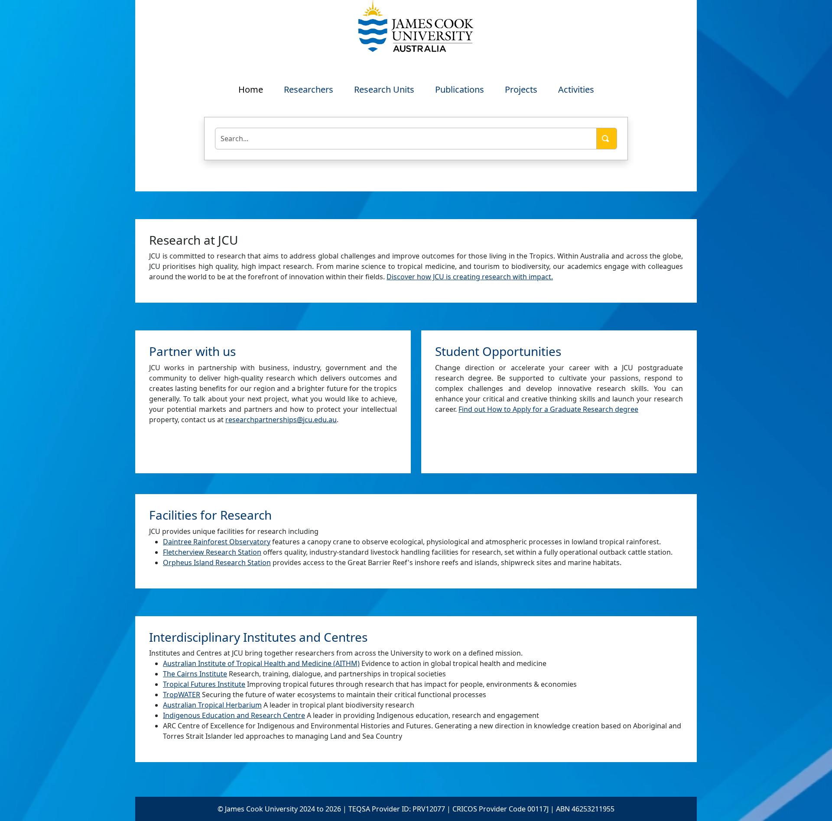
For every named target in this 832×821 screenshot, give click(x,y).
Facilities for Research (210, 515)
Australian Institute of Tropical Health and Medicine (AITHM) (261, 663)
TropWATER (181, 694)
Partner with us (192, 351)
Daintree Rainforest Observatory (216, 541)
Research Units (384, 89)
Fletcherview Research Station (212, 552)
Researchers (308, 89)
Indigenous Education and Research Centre (234, 715)
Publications (459, 89)
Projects (521, 89)
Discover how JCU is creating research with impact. (470, 276)
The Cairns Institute (195, 674)
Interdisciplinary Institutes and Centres (258, 637)
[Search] (606, 138)
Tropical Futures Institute (204, 684)
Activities (576, 89)
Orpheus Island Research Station (217, 562)
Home (250, 89)
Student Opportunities (498, 351)
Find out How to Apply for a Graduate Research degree (548, 409)
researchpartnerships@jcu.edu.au (281, 419)
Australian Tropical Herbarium (212, 705)
